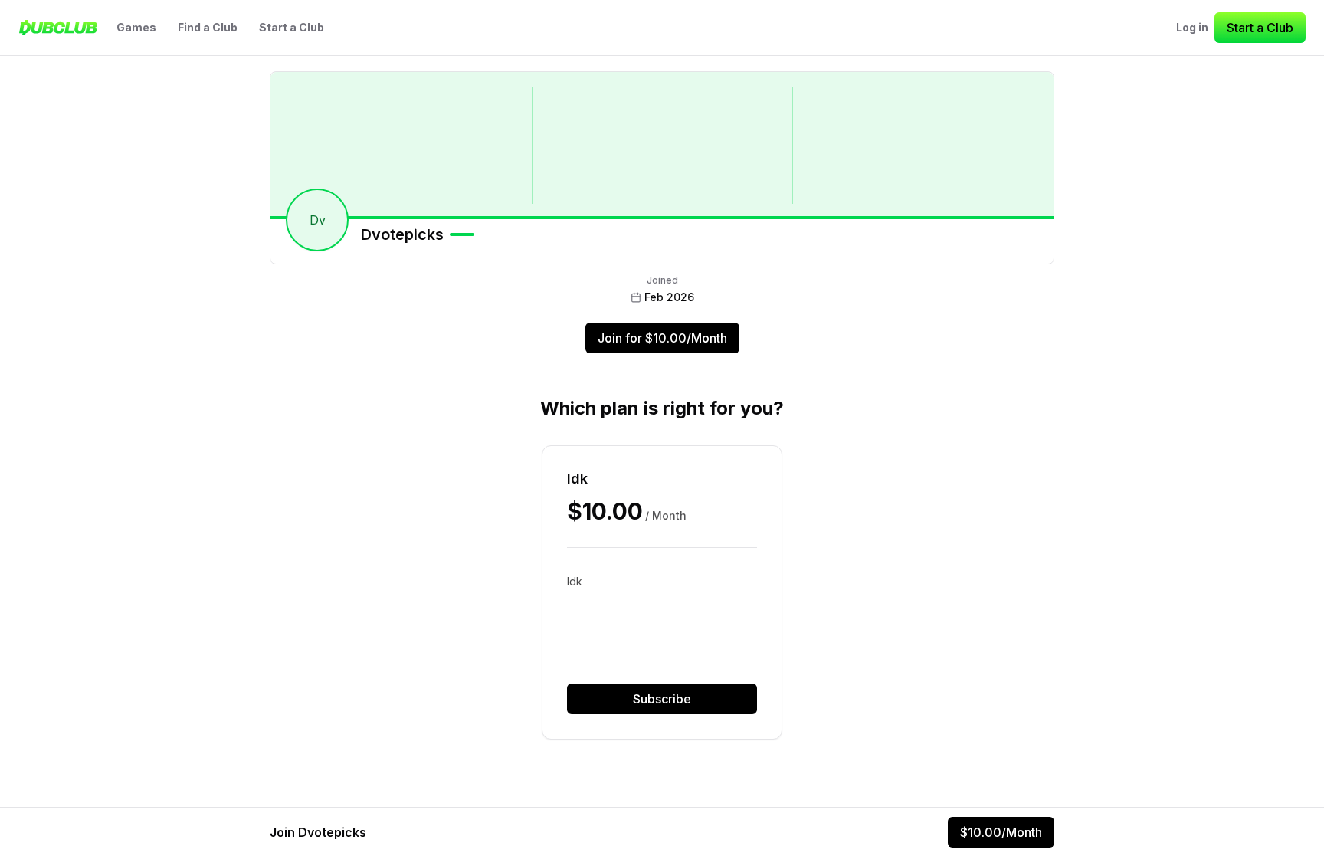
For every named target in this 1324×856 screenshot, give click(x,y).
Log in (1192, 27)
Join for (662, 338)
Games (136, 27)
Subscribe (662, 699)
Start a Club (291, 27)
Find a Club (208, 27)
